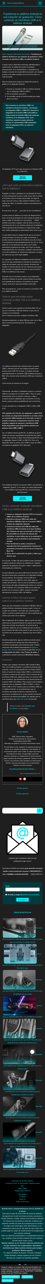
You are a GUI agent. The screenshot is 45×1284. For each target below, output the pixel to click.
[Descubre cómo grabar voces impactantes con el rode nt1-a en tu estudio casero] (19, 1054)
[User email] (24, 778)
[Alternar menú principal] (40, 3)
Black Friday (22, 1188)
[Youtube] (20, 778)
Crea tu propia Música (15, 3)
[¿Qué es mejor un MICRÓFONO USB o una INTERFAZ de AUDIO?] (19, 1005)
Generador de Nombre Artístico (22, 1181)
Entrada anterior (22, 788)
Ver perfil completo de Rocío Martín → (22, 769)
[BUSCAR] (39, 810)
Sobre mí (22, 1199)
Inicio (4, 54)
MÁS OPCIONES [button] (7, 1280)
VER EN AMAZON (22, 177)
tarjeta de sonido (22, 699)
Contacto (22, 1197)
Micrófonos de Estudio (21, 54)
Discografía (22, 1194)
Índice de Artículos (22, 1201)
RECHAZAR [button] (27, 1277)
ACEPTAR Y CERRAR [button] (10, 1277)
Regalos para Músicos (22, 1191)
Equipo (10, 54)
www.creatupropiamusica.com (30, 773)
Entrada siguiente (22, 794)
